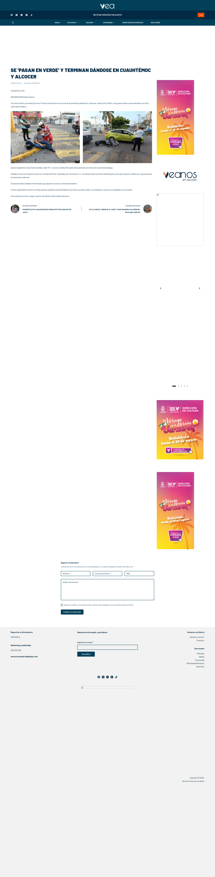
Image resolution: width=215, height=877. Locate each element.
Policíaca (71, 22)
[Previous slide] (160, 288)
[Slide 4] (184, 386)
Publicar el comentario (72, 612)
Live (201, 15)
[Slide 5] (187, 386)
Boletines (155, 22)
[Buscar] (13, 23)
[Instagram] (22, 15)
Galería (89, 22)
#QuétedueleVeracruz (133, 22)
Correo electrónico (103, 573)
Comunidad (108, 22)
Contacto (200, 640)
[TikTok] (31, 15)
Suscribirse (86, 654)
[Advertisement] (107, 44)
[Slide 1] (174, 386)
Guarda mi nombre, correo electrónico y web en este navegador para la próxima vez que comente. (99, 605)
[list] (180, 288)
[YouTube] (26, 15)
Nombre (66, 573)
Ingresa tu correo (85, 642)
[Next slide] (199, 288)
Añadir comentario (71, 582)
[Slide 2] (178, 386)
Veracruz (36, 83)
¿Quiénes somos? (196, 637)
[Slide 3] (181, 386)
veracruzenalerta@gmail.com (24, 656)
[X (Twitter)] (17, 15)
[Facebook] (12, 15)
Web (128, 573)
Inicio (57, 22)
